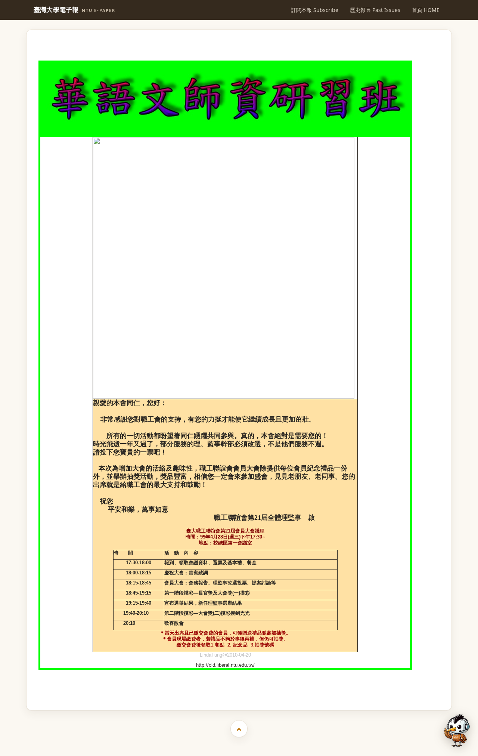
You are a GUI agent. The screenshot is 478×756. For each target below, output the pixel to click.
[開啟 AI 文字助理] (457, 730)
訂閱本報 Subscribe (314, 9)
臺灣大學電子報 (74, 10)
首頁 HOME (426, 9)
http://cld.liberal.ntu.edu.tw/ (225, 665)
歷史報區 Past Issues (375, 9)
